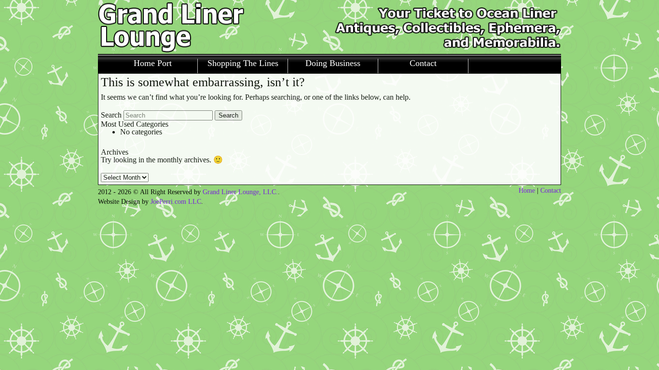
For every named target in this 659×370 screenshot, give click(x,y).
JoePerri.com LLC (176, 201)
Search (111, 115)
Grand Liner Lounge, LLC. (240, 192)
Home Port (153, 63)
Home (527, 190)
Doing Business (332, 63)
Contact (423, 63)
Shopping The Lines (242, 63)
